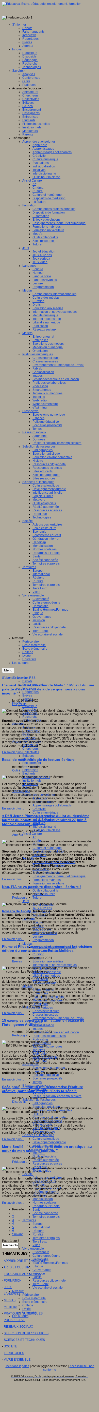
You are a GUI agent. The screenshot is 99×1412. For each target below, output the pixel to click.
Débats (27, 681)
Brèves (27, 695)
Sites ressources (43, 894)
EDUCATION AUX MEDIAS (22, 1274)
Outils (16, 770)
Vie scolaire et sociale (47, 1287)
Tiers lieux (39, 1241)
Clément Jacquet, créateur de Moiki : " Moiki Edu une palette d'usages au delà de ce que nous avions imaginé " (48, 689)
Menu (8, 670)
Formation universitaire (48, 883)
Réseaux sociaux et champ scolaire (56, 1096)
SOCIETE (10, 1346)
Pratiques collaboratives (49, 1036)
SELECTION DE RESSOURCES (26, 1333)
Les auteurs (20, 1316)
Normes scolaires (44, 1202)
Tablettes (38, 1050)
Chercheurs (30, 748)
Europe (37, 1224)
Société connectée (45, 1213)
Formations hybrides (46, 880)
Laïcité (37, 1277)
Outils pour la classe (46, 830)
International (41, 1227)
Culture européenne (46, 1256)
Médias (27, 943)
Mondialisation (42, 1199)
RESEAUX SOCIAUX (18, 1326)
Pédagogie (19, 897)
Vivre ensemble (33, 1248)
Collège (27, 1305)
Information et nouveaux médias (54, 965)
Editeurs (28, 756)
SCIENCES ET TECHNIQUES (24, 1340)
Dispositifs (19, 704)
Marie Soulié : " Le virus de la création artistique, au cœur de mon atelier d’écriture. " (47, 1149)
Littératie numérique (46, 975)
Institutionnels (31, 780)
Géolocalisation (43, 1025)
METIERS (10, 1307)
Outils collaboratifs (45, 890)
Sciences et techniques (38, 1135)
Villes (36, 1245)
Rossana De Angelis (16, 911)
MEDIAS (9, 1300)
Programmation (43, 940)
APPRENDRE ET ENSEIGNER (25, 1261)
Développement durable (49, 1142)
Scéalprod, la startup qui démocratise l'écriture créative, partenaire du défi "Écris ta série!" (42, 1089)
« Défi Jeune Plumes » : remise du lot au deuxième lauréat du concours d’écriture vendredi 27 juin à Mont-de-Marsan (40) (45, 820)
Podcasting (40, 1039)
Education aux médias (47, 961)
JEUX (8, 1287)
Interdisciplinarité (44, 826)
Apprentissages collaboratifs (52, 805)
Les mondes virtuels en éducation (55, 1032)
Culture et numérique (47, 848)
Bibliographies (42, 1103)
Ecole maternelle (34, 1298)
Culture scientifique (45, 1138)
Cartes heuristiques (45, 1011)
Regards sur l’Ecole (46, 1206)
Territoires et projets (46, 1216)
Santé (36, 1209)
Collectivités (30, 752)
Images (37, 1029)
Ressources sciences (47, 1163)
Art (34, 837)
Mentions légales (17, 1366)
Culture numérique (45, 812)
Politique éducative (45, 1075)
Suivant (17, 1234)
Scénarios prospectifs (47, 1078)
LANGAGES (12, 1293)
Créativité (39, 809)
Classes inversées (45, 1014)
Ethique (37, 1266)
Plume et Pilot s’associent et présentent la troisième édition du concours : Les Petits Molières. (47, 948)
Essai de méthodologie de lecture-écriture (38, 760)
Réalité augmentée (45, 1160)
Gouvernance (41, 1270)
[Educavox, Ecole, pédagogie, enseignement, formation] (41, 4)
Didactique (29, 706)
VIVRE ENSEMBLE (17, 1359)
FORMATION (13, 1280)
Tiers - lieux (40, 1284)
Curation (38, 954)
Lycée (26, 1309)
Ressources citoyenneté (49, 1280)
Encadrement (31, 763)
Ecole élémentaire (34, 1302)
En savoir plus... (13, 752)
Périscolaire (30, 1295)
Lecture (37, 936)
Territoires (29, 1220)
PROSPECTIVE (14, 1320)
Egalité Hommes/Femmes (50, 1263)
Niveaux (18, 1291)
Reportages (30, 692)
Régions (38, 1231)
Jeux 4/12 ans (42, 908)
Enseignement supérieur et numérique (59, 876)
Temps (37, 1082)
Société (27, 1174)
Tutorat (37, 897)
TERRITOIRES (14, 1353)
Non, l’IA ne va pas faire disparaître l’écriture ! (41, 887)
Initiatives (38, 823)
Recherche (30, 717)
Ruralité (37, 1234)
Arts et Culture (32, 834)
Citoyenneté (40, 1252)
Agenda (17, 835)
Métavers (38, 1153)
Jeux (25, 901)
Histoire (37, 1114)
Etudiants (28, 773)
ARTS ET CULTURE (17, 1267)
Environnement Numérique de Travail (58, 1018)
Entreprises (30, 770)
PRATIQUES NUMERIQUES (23, 1313)
